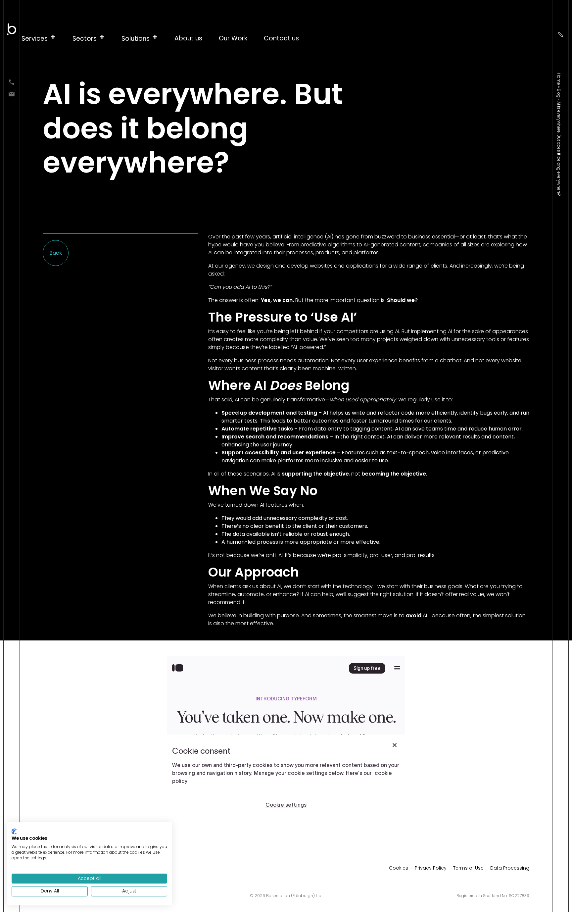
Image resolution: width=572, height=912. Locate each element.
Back (55, 253)
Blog (559, 93)
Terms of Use (468, 868)
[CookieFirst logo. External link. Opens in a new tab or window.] (14, 832)
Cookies (398, 868)
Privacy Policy (431, 868)
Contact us (281, 38)
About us (188, 38)
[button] (39, 38)
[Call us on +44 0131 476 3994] (11, 81)
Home (559, 79)
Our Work (233, 38)
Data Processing (509, 868)
